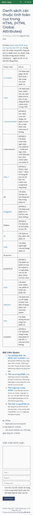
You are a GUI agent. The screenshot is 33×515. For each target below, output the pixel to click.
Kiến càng (6, 2)
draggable (8, 212)
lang (5, 247)
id (4, 236)
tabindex (7, 305)
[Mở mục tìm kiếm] (20, 2)
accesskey (8, 78)
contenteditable (10, 121)
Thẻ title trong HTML (17, 404)
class (6, 98)
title (5, 321)
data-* (6, 177)
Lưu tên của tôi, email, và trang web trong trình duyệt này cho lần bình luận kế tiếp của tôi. (17, 490)
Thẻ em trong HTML (17, 374)
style (6, 287)
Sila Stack (27, 512)
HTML (8, 420)
